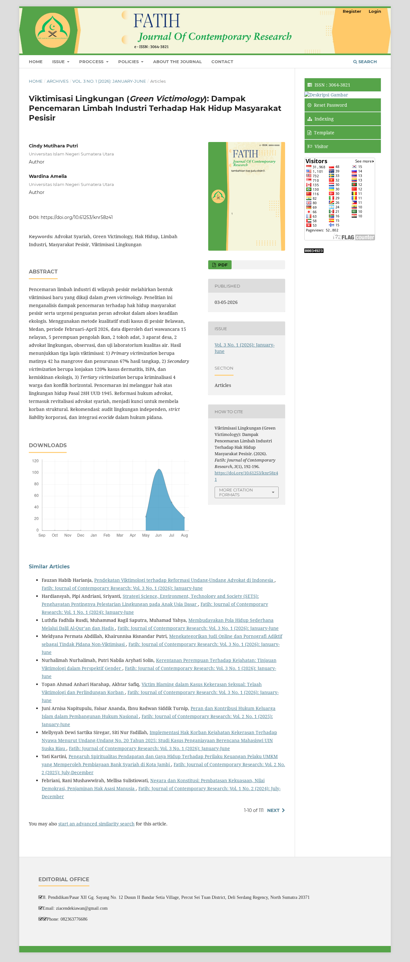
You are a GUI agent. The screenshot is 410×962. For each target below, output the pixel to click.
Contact (222, 61)
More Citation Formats (236, 492)
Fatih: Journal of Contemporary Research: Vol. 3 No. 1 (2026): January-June (122, 588)
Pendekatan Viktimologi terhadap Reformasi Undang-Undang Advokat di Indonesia (184, 580)
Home (36, 61)
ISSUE (59, 61)
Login (375, 11)
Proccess (92, 61)
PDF (222, 264)
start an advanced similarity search (96, 824)
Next (273, 810)
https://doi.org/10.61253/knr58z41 (77, 217)
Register (352, 11)
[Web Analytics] (314, 251)
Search (367, 61)
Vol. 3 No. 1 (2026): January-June (109, 81)
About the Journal (177, 61)
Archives (58, 81)
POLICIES (129, 61)
